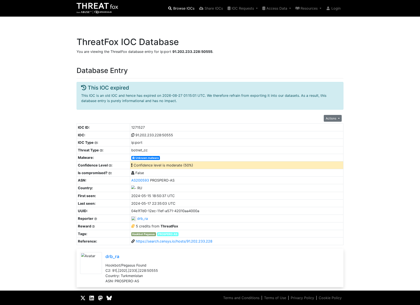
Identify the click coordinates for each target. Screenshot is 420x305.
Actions (331, 118)
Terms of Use (275, 298)
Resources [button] (309, 8)
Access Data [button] (276, 8)
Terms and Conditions (241, 298)
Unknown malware (147, 157)
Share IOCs (213, 8)
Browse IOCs (183, 8)
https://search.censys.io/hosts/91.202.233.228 (174, 241)
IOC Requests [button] (243, 8)
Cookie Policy (330, 298)
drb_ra (142, 218)
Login (335, 8)
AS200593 (140, 180)
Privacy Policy (302, 298)
